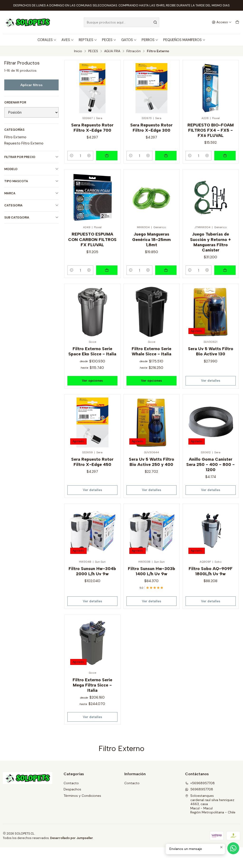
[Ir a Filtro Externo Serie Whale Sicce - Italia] (151, 312)
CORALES (45, 40)
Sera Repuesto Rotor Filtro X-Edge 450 (92, 462)
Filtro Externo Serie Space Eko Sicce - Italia (92, 351)
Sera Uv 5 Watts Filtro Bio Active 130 (210, 351)
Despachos (72, 789)
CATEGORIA (13, 205)
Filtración (133, 51)
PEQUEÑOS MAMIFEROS (182, 40)
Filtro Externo (15, 137)
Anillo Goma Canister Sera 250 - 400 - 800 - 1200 (210, 464)
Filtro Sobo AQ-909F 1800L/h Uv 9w (211, 571)
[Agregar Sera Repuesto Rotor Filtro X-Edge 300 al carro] (166, 155)
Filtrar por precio (19, 157)
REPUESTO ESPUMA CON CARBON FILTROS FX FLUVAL (92, 239)
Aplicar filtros (31, 85)
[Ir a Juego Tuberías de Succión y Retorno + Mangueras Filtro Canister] (211, 197)
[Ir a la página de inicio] (27, 22)
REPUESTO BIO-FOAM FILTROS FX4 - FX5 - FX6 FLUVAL (210, 130)
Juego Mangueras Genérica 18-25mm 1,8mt (151, 239)
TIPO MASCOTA (16, 181)
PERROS (148, 40)
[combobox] (121, 22)
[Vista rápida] (112, 86)
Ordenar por (15, 102)
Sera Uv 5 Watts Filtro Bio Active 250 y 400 (151, 462)
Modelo (11, 169)
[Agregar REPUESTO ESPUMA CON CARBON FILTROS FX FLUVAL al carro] (106, 270)
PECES (107, 40)
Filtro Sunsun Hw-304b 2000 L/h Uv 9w (92, 571)
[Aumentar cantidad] (89, 155)
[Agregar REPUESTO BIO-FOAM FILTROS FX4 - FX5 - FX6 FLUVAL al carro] (225, 155)
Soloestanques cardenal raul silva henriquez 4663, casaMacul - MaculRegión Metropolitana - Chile (212, 803)
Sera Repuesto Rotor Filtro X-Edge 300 (151, 127)
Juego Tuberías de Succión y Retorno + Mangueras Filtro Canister (210, 242)
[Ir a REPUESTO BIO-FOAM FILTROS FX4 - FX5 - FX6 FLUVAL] (211, 88)
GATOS (127, 40)
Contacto (71, 783)
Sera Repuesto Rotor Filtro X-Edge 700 (92, 127)
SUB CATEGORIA (16, 217)
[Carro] (237, 22)
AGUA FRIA (112, 51)
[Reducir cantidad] (72, 155)
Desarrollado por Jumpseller (71, 838)
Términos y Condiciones (82, 795)
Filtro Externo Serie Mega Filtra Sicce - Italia (92, 685)
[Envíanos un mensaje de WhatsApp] (233, 848)
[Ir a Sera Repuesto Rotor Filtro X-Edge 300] (151, 88)
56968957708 (201, 789)
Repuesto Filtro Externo (23, 143)
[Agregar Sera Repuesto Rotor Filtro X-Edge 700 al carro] (106, 155)
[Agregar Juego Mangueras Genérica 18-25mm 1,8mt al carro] (166, 270)
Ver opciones (92, 380)
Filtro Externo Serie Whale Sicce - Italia (151, 351)
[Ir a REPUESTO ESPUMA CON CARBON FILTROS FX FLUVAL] (92, 197)
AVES (65, 40)
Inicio (78, 51)
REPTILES (86, 40)
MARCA (9, 193)
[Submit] (155, 22)
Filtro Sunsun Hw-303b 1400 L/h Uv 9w (151, 571)
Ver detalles (210, 380)
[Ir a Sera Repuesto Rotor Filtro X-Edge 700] (92, 88)
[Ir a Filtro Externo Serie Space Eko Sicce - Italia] (92, 312)
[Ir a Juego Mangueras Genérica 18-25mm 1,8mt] (151, 197)
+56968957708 (202, 783)
